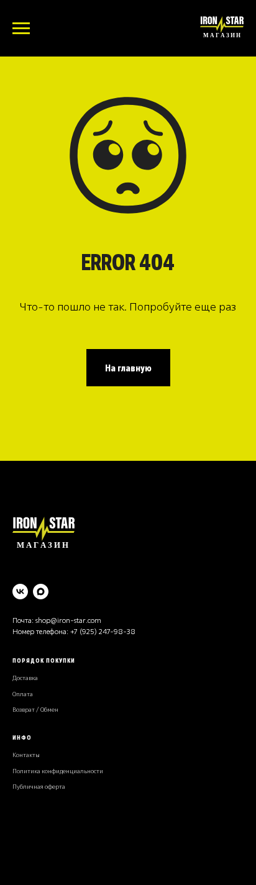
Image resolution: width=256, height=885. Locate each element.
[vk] (20, 591)
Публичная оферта (38, 787)
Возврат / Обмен (35, 710)
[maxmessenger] (40, 591)
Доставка (25, 678)
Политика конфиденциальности (57, 771)
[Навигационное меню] (21, 28)
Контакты (26, 755)
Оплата (22, 694)
